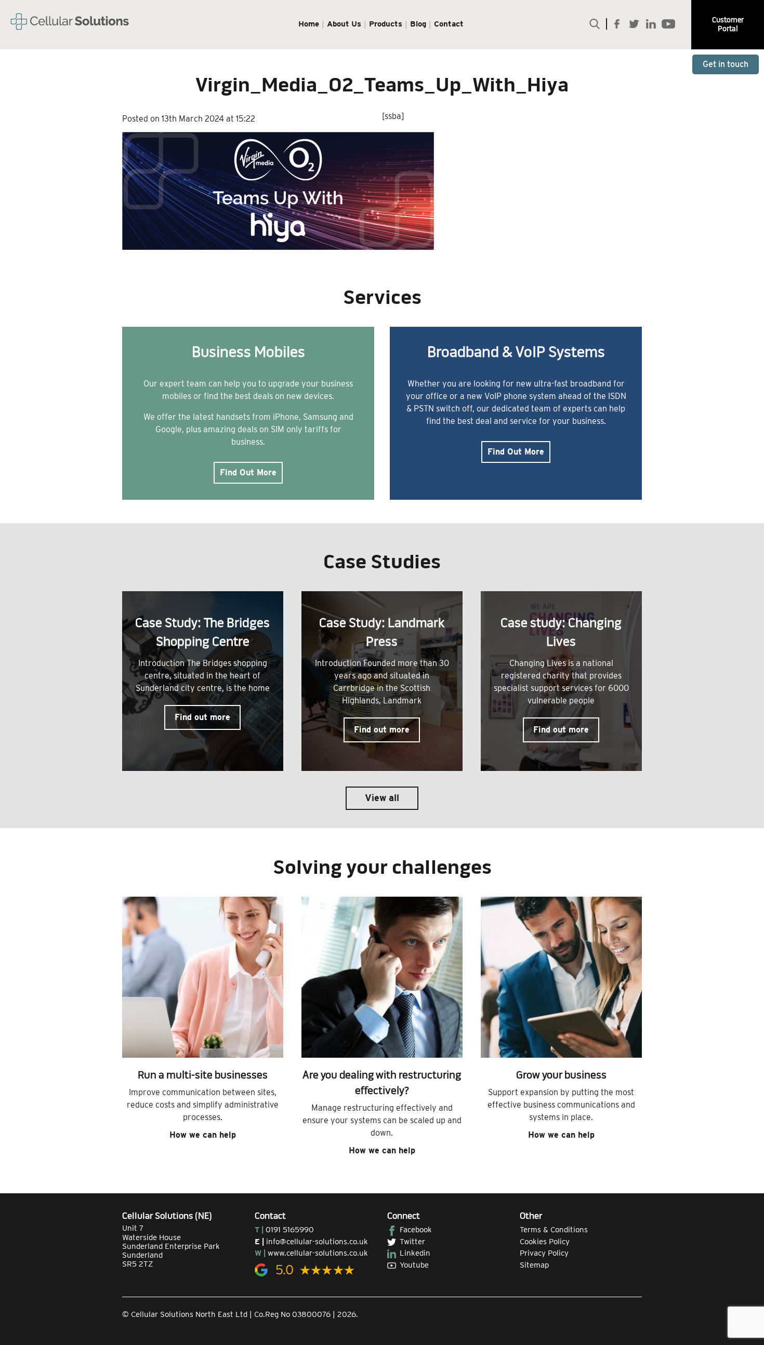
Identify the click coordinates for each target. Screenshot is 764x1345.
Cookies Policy (545, 1241)
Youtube (414, 1265)
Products (385, 24)
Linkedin (415, 1253)
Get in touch (725, 64)
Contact (449, 24)
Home (308, 24)
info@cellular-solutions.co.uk (317, 1241)
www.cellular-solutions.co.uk (318, 1253)
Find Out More (248, 472)
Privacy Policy (544, 1253)
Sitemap (534, 1265)
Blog (418, 24)
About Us (344, 24)
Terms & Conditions (554, 1229)
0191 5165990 (290, 1229)
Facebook (416, 1229)
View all (382, 797)
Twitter (412, 1241)
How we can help (202, 1135)
